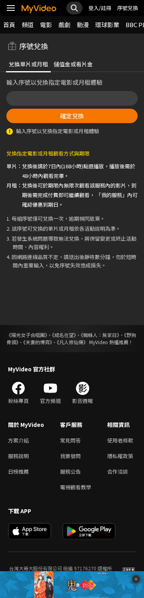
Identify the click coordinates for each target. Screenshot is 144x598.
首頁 (9, 24)
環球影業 (107, 24)
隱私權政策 (120, 456)
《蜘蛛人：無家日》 (100, 334)
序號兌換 (127, 8)
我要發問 (70, 456)
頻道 (28, 24)
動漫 (83, 24)
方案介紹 (18, 440)
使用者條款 (120, 440)
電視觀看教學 (75, 487)
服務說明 (18, 456)
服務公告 (70, 471)
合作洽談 (117, 471)
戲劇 (64, 24)
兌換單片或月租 (28, 64)
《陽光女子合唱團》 (26, 334)
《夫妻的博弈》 (37, 342)
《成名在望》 (64, 334)
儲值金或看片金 (73, 64)
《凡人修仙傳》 (72, 342)
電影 (46, 24)
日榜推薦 (18, 471)
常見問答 (70, 440)
